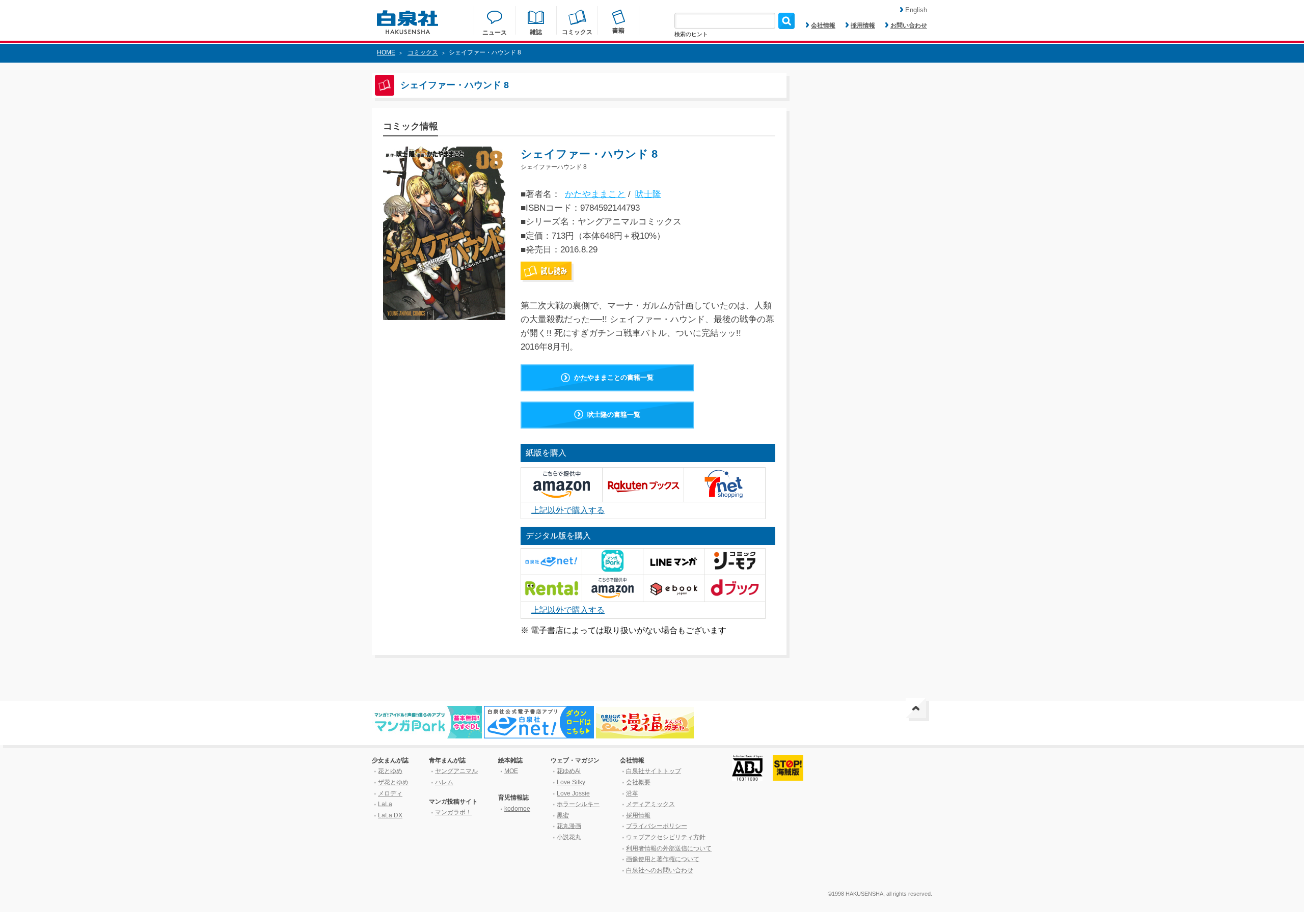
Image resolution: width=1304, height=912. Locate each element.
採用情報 (863, 25)
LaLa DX (390, 815)
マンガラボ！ (453, 812)
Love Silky (571, 782)
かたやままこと (595, 194)
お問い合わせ (908, 25)
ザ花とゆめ (393, 782)
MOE (511, 771)
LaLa (385, 804)
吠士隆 (648, 194)
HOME (386, 52)
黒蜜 (563, 815)
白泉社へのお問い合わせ (659, 870)
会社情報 (823, 25)
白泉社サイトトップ (653, 771)
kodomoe (517, 808)
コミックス (423, 52)
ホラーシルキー (578, 804)
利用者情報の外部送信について (669, 848)
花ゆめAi (569, 771)
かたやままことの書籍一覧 (614, 377)
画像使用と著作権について (662, 859)
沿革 (632, 793)
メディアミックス (650, 804)
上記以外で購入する (568, 510)
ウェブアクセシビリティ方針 (665, 837)
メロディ (390, 793)
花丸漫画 (569, 826)
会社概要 (638, 782)
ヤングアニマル (456, 771)
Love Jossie (573, 793)
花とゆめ (390, 771)
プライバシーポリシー (656, 826)
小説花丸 (569, 837)
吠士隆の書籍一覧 (613, 414)
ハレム (444, 782)
